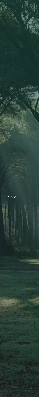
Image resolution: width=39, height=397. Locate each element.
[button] (9, 201)
